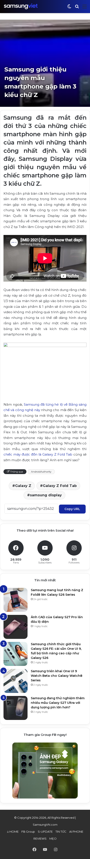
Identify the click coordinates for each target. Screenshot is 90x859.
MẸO (53, 838)
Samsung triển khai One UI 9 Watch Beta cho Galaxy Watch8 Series (56, 675)
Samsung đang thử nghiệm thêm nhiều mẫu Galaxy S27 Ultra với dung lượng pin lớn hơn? (58, 702)
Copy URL (72, 509)
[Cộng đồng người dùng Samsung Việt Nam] (20, 6)
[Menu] (84, 8)
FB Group (28, 831)
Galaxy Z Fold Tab (60, 486)
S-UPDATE (45, 831)
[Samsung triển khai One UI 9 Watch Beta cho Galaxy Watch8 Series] (15, 681)
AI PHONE (76, 831)
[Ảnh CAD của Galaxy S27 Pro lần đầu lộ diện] (15, 627)
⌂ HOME (13, 831)
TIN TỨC (60, 831)
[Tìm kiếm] (77, 8)
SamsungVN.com (45, 824)
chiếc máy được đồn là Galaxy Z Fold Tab (37, 454)
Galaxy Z (23, 486)
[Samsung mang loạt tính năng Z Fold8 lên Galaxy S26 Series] (15, 600)
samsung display (46, 495)
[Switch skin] (69, 8)
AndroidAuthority (41, 471)
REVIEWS (40, 838)
